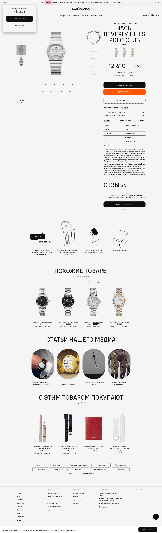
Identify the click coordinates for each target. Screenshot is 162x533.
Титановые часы (120, 465)
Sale (100, 16)
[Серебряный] (124, 52)
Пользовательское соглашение (109, 503)
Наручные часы (129, 133)
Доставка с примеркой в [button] (116, 107)
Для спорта (59, 469)
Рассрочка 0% (79, 2)
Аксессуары (85, 16)
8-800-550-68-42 (117, 2)
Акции (55, 2)
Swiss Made (41, 469)
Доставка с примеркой (94, 2)
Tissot (38, 465)
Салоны (75, 503)
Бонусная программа (53, 506)
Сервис (106, 2)
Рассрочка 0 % (51, 503)
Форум (48, 2)
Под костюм (77, 469)
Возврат (49, 510)
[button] (6, 2)
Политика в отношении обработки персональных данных (110, 499)
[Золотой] (116, 52)
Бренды (62, 16)
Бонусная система (66, 2)
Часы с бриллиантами (99, 469)
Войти (157, 2)
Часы (68, 16)
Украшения (76, 16)
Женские (127, 137)
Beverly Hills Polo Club (131, 125)
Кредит (49, 500)
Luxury (70, 474)
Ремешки (94, 16)
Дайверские (120, 469)
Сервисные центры (79, 500)
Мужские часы (55, 465)
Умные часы (101, 465)
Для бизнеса (20, 517)
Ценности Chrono (78, 493)
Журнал (41, 2)
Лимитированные (88, 474)
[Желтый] (132, 52)
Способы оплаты (52, 493)
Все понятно (148, 530)
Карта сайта (103, 507)
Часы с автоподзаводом (78, 465)
